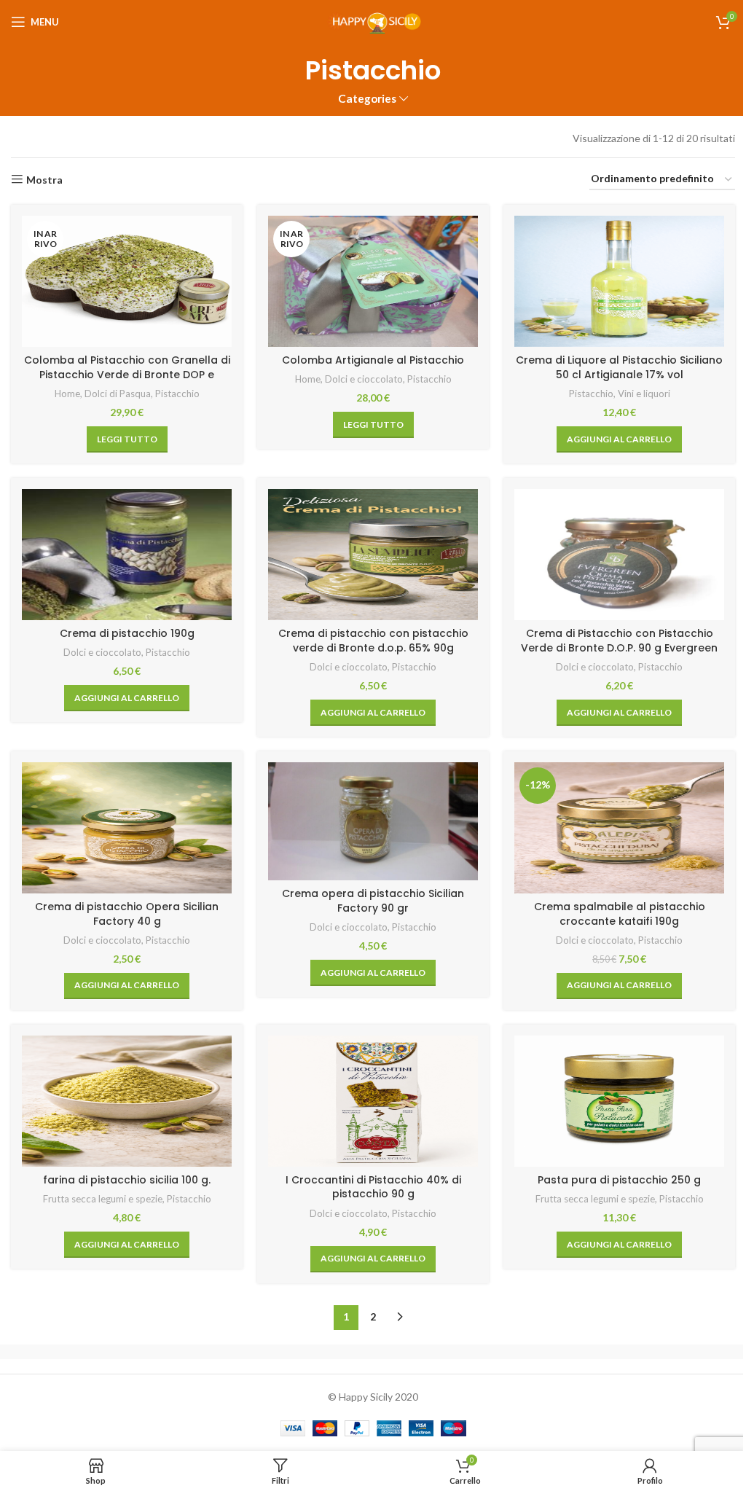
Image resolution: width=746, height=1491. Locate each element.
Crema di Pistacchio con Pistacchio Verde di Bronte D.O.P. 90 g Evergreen (619, 640)
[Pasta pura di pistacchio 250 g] (619, 1101)
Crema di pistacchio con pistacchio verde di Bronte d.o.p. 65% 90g (373, 640)
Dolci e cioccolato (364, 379)
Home (67, 393)
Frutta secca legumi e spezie (102, 1199)
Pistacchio (177, 393)
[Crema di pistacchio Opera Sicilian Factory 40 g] (127, 827)
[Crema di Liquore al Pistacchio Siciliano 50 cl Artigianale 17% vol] (619, 281)
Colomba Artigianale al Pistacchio (373, 360)
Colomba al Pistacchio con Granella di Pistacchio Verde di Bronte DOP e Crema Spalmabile (127, 374)
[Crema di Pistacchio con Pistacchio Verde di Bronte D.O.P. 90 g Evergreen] (619, 554)
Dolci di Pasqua (118, 393)
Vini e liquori (644, 393)
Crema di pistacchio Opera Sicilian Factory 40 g (127, 913)
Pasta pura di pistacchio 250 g (619, 1180)
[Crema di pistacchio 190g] (127, 554)
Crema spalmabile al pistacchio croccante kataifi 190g (619, 913)
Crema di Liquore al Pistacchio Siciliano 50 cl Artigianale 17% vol (619, 367)
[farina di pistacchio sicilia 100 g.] (127, 1101)
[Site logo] (373, 21)
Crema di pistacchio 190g (127, 633)
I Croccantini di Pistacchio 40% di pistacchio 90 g (373, 1187)
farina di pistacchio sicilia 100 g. (127, 1180)
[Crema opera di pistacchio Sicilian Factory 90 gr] (373, 821)
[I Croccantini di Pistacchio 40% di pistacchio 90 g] (373, 1101)
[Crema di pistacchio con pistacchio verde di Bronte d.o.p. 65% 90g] (373, 554)
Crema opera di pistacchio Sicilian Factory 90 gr (373, 900)
